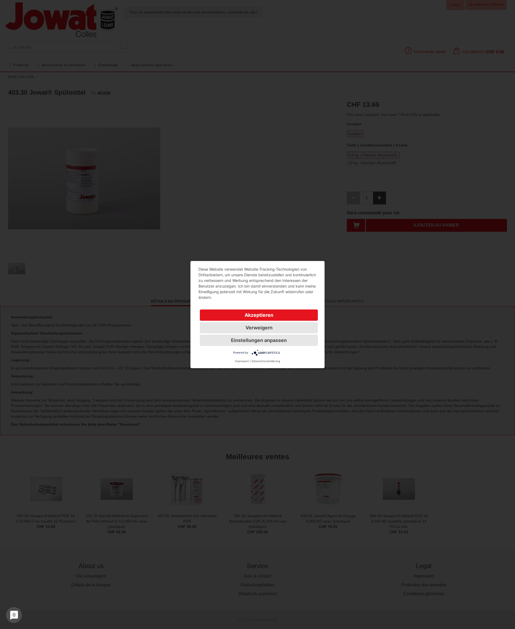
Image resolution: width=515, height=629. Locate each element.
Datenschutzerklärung (266, 360)
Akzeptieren (259, 315)
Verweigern (259, 327)
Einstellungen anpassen (259, 340)
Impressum (242, 360)
